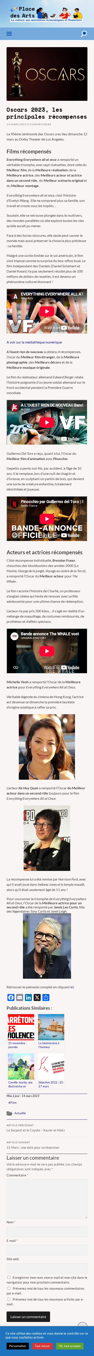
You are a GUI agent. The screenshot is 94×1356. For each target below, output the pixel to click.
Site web (13, 1259)
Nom (11, 1222)
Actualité (20, 1113)
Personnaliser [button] (17, 1346)
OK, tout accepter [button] (70, 1346)
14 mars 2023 (16, 124)
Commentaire (17, 1175)
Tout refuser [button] (42, 1346)
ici (72, 987)
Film (13, 1102)
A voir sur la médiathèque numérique (34, 342)
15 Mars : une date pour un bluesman (33, 1145)
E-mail (12, 1241)
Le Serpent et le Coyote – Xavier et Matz (36, 1128)
